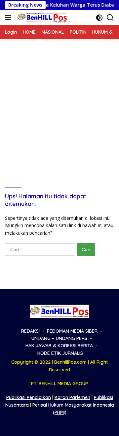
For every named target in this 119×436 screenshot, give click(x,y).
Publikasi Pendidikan (28, 397)
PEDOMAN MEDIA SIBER (72, 331)
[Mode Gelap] (99, 17)
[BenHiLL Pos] (41, 17)
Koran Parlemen (72, 397)
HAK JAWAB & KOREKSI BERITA (59, 346)
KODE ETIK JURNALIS (60, 353)
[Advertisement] (59, 101)
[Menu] (9, 17)
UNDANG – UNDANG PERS (59, 338)
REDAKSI (30, 331)
